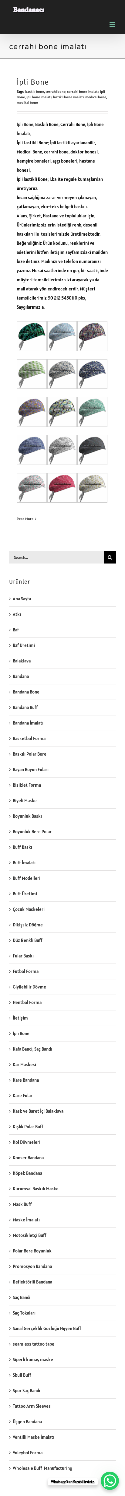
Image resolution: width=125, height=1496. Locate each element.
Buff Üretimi (25, 894)
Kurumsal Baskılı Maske (36, 1189)
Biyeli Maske (25, 800)
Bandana (21, 676)
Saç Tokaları (24, 1313)
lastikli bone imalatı (68, 97)
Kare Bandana (26, 1080)
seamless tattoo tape (33, 1344)
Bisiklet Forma (27, 785)
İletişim (20, 1018)
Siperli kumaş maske (33, 1359)
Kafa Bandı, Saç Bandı (32, 1049)
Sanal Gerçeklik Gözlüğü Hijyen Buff (47, 1328)
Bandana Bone (26, 692)
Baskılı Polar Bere (29, 754)
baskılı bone (34, 91)
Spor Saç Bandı (26, 1390)
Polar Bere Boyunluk (32, 1251)
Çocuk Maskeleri (29, 909)
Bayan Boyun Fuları (31, 769)
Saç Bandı (21, 1297)
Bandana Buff (25, 707)
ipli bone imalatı (39, 97)
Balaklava (22, 661)
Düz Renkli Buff (27, 940)
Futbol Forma (26, 971)
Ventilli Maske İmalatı (33, 1437)
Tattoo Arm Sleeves (32, 1406)
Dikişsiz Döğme (28, 925)
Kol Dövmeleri (26, 1142)
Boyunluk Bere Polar (32, 831)
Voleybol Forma (27, 1453)
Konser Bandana (28, 1158)
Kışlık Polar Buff (28, 1126)
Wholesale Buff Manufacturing (42, 1468)
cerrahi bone (56, 91)
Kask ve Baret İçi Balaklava (38, 1111)
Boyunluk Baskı (27, 816)
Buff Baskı (22, 847)
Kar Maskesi (24, 1064)
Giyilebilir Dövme (29, 987)
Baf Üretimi (24, 645)
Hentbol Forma (27, 1002)
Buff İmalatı (24, 863)
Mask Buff (22, 1204)
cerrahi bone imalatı (83, 91)
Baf (16, 630)
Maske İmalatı (26, 1220)
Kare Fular (22, 1095)
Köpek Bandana (27, 1173)
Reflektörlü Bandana (32, 1282)
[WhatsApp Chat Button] (110, 1481)
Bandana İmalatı (28, 723)
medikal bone (27, 102)
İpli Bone (33, 82)
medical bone (95, 97)
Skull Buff (22, 1375)
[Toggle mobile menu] (113, 24)
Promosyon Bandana (32, 1266)
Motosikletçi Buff (29, 1235)
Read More (25, 518)
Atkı (17, 614)
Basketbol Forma (29, 738)
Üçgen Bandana (27, 1421)
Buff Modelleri (26, 878)
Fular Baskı (23, 956)
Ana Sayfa (22, 599)
